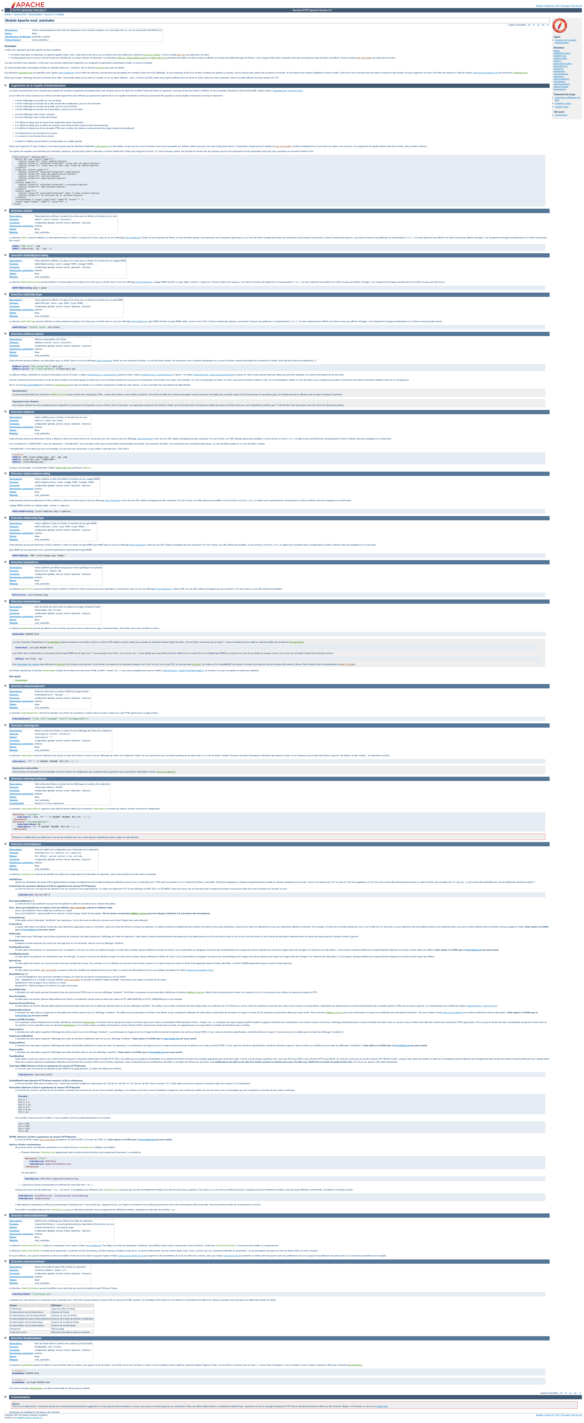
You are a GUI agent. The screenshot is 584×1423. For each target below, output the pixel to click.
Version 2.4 (49, 14)
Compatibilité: (17, 803)
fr (534, 25)
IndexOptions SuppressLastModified (213, 375)
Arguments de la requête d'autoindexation (565, 41)
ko (543, 25)
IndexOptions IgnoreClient (287, 91)
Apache (8, 14)
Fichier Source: (13, 40)
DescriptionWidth (31, 385)
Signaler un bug (561, 107)
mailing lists (382, 1406)
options (196, 664)
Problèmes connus (563, 103)
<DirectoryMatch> (166, 772)
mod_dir (181, 55)
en (529, 25)
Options (100, 68)
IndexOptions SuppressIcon (102, 375)
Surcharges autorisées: (22, 226)
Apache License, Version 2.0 (29, 1417)
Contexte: (15, 222)
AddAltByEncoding (562, 53)
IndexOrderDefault (562, 84)
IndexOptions (25, 73)
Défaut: (13, 737)
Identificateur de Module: (18, 36)
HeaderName (559, 71)
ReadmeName (560, 89)
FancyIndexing (66, 73)
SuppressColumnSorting (486, 73)
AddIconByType (158, 58)
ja (538, 25)
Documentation (35, 14)
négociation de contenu (28, 664)
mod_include (347, 664)
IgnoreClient (230, 1256)
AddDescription (560, 58)
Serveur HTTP (20, 14)
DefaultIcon (559, 69)
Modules (540, 6)
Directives (549, 6)
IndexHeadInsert (561, 74)
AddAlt (557, 51)
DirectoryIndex (151, 55)
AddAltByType (560, 56)
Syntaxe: (14, 219)
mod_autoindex (364, 58)
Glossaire (565, 6)
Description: (11, 30)
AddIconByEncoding (137, 58)
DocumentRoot (296, 642)
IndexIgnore (559, 76)
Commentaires (561, 115)
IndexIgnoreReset (561, 79)
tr (548, 25)
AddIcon (121, 58)
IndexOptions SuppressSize (156, 375)
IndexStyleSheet (561, 87)
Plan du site (576, 6)
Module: (14, 232)
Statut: (8, 33)
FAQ (558, 6)
